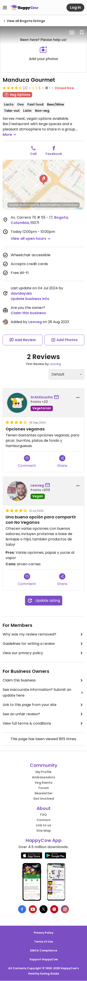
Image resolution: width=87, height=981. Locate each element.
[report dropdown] (78, 397)
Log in (75, 7)
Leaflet (13, 205)
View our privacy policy (23, 652)
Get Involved (43, 798)
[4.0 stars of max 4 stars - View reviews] (12, 88)
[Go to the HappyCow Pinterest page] (54, 909)
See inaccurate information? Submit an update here (37, 692)
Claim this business (28, 313)
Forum (43, 788)
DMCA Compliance (43, 950)
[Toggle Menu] (5, 7)
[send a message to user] (57, 397)
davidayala (21, 293)
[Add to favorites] (81, 32)
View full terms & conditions (27, 723)
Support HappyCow (43, 959)
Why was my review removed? (29, 634)
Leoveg (35, 321)
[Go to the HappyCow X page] (43, 909)
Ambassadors (43, 777)
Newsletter (44, 793)
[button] (43, 180)
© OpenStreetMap (49, 205)
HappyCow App (44, 840)
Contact (44, 820)
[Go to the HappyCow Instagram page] (65, 909)
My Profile (43, 772)
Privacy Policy (43, 933)
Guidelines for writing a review (29, 643)
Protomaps (27, 205)
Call (33, 153)
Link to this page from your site (29, 704)
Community (43, 765)
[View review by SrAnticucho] (17, 403)
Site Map (43, 830)
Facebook (54, 153)
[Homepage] (24, 7)
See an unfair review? (21, 714)
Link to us (43, 825)
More (7, 134)
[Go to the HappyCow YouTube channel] (33, 909)
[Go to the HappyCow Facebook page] (22, 909)
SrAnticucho (42, 397)
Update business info (30, 298)
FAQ (43, 814)
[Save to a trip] (71, 32)
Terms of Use (43, 941)
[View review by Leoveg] (17, 491)
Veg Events (43, 782)
